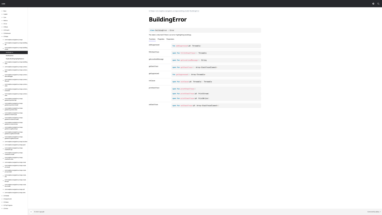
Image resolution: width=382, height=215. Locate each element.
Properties (161, 39)
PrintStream (203, 94)
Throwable (196, 46)
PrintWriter (203, 98)
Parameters (170, 39)
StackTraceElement (208, 67)
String (204, 60)
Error (172, 30)
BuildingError (194, 11)
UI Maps (152, 11)
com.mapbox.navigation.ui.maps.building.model (172, 11)
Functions (152, 39)
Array (198, 67)
